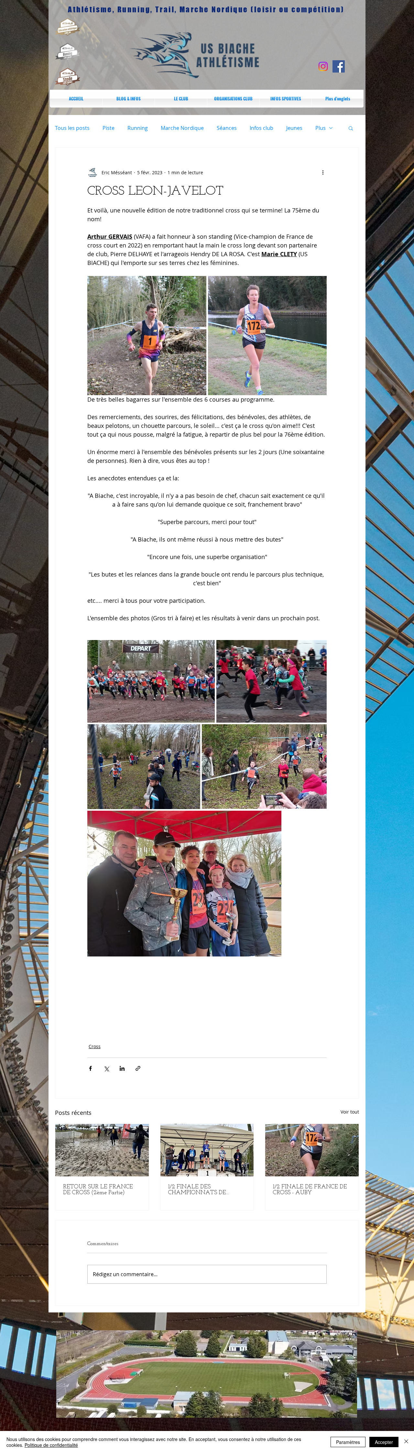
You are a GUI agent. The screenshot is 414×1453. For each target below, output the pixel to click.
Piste (108, 128)
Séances (227, 128)
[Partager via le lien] (138, 1068)
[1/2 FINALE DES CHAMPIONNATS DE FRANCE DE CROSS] (207, 1150)
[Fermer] (406, 1442)
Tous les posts (72, 128)
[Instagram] (323, 66)
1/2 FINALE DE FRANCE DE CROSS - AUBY (310, 1190)
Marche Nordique (182, 128)
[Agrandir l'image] (146, 335)
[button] (285, 99)
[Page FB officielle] (338, 66)
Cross (95, 1046)
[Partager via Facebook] (90, 1068)
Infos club (261, 128)
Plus (320, 128)
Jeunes (294, 128)
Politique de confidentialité (51, 1445)
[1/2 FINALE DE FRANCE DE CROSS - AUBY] (312, 1150)
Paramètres (348, 1442)
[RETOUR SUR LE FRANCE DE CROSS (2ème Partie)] (102, 1150)
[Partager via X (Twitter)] (106, 1068)
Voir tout (350, 1112)
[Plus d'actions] (323, 172)
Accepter (384, 1442)
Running (137, 128)
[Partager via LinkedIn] (122, 1068)
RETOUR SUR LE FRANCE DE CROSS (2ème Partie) (98, 1190)
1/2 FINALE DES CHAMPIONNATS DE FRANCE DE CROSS (197, 1190)
